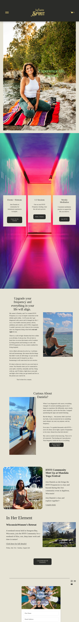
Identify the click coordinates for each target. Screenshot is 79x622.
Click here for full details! (16, 544)
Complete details (51, 505)
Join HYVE (64, 219)
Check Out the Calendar (14, 219)
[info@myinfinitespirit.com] (75, 581)
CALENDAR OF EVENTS (42, 561)
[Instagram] (72, 581)
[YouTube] (72, 584)
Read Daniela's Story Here (56, 444)
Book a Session (39, 216)
